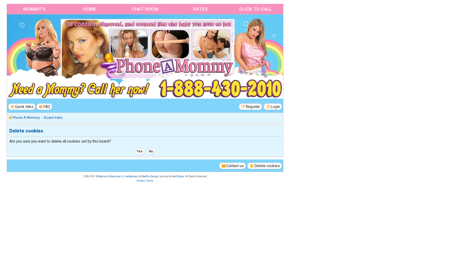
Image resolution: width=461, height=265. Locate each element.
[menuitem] (44, 106)
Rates (200, 9)
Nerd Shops (177, 176)
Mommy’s (34, 9)
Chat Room (145, 9)
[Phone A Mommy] (34, 24)
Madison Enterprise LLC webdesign (118, 176)
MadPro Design (149, 176)
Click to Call (255, 9)
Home (89, 9)
